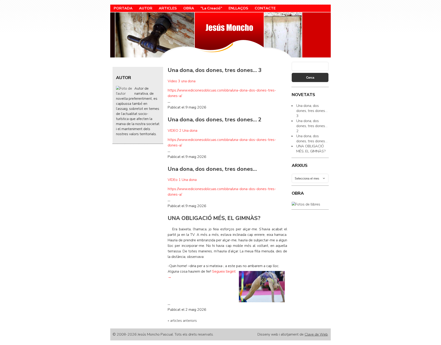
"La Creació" (211, 8)
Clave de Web (316, 334)
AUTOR (145, 8)
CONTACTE (265, 8)
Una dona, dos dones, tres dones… (212, 169)
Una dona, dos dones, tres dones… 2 (214, 119)
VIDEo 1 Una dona (182, 179)
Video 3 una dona (181, 81)
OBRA (188, 8)
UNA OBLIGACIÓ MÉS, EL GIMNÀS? (214, 218)
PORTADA (123, 8)
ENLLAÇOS (238, 8)
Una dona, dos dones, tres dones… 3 (214, 70)
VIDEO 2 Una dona (182, 130)
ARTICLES (168, 8)
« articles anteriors (182, 320)
